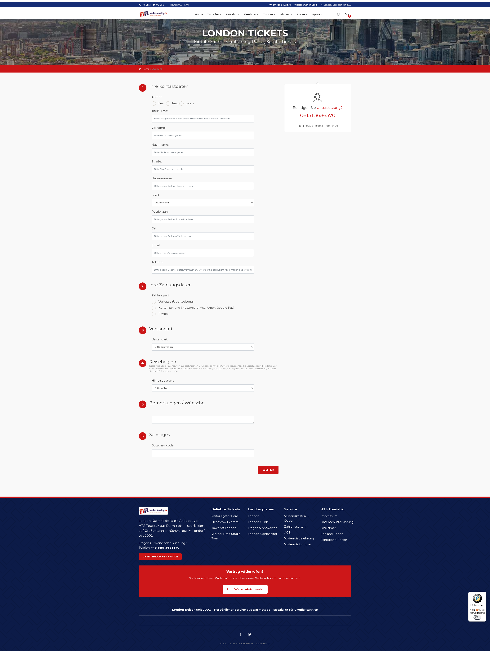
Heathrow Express (225, 522)
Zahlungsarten (294, 526)
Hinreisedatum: (161, 380)
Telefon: (157, 262)
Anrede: (157, 97)
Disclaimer (328, 528)
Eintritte (250, 14)
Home (199, 14)
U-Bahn (231, 14)
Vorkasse (176, 301)
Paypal (163, 314)
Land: (155, 195)
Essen (301, 14)
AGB (287, 532)
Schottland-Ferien (334, 540)
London (253, 516)
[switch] (477, 617)
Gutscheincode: (161, 445)
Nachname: (160, 144)
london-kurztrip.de (153, 14)
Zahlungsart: (161, 295)
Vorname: (159, 128)
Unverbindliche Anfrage (160, 556)
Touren (268, 14)
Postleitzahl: (160, 211)
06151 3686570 (317, 115)
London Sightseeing (262, 534)
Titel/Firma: (160, 111)
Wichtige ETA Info (280, 4)
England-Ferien (332, 534)
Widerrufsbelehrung (299, 538)
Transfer (213, 14)
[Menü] (484, 594)
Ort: (154, 228)
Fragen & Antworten (262, 528)
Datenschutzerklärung (337, 522)
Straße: (157, 161)
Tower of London (224, 528)
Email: (156, 245)
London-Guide (258, 522)
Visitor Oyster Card (305, 4)
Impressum (329, 516)
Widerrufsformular (297, 544)
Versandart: (160, 339)
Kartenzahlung (196, 307)
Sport (316, 14)
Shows (284, 14)
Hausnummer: (161, 178)
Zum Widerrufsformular (245, 589)
